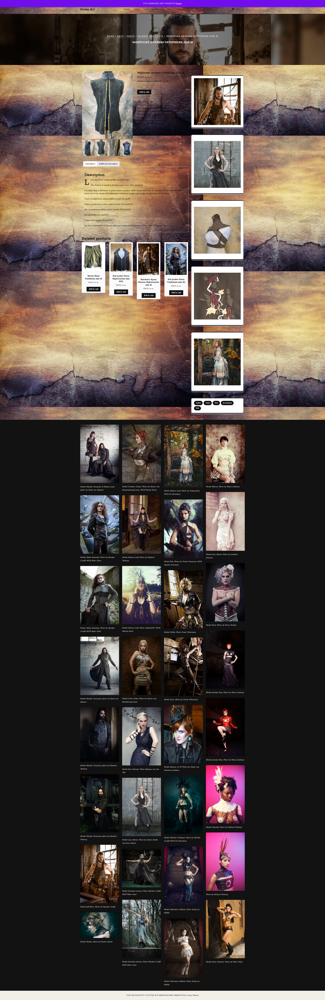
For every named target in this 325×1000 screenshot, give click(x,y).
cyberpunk (179, 108)
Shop (120, 36)
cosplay (163, 108)
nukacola (165, 114)
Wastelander (175, 123)
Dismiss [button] (178, 3)
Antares (145, 108)
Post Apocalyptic (154, 117)
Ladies (127, 9)
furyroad (178, 111)
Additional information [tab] (108, 164)
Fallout (164, 111)
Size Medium (176, 120)
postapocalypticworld (160, 120)
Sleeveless (141, 123)
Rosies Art (87, 9)
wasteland (165, 123)
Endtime (157, 111)
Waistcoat (156, 123)
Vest (149, 123)
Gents (137, 9)
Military (158, 114)
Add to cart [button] (93, 289)
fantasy (171, 111)
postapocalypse (178, 117)
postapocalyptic (144, 120)
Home (178, 9)
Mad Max (150, 114)
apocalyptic (154, 108)
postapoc (167, 117)
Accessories (158, 9)
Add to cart (144, 92)
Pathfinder (183, 114)
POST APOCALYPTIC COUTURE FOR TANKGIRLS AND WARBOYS (162, 995)
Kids (146, 9)
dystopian (149, 111)
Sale (170, 9)
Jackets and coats (150, 36)
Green (140, 114)
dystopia (140, 111)
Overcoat (174, 114)
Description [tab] (90, 164)
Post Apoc (142, 117)
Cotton (171, 108)
